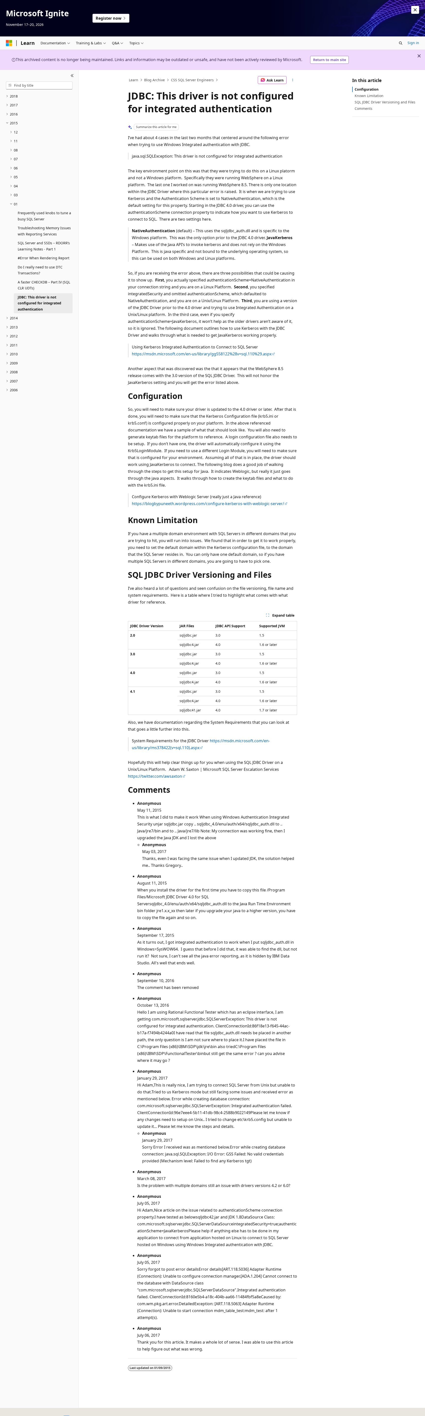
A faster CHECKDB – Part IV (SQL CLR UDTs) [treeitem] (44, 285)
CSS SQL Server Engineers (192, 80)
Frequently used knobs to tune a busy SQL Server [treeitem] (44, 216)
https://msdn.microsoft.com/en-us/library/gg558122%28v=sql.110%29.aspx (202, 354)
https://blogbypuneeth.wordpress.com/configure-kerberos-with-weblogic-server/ (208, 503)
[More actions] (292, 80)
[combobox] (39, 85)
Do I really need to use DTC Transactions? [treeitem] (40, 270)
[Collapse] (72, 76)
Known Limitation (369, 95)
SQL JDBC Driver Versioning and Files (385, 102)
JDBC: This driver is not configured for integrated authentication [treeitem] (39, 303)
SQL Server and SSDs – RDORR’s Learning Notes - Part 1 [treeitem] (44, 246)
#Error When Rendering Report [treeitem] (43, 258)
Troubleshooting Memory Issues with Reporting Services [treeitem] (44, 231)
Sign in (413, 42)
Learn (133, 80)
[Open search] (401, 43)
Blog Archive (154, 80)
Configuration (367, 89)
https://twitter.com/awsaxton (155, 776)
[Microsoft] (9, 43)
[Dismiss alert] (415, 10)
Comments (363, 108)
